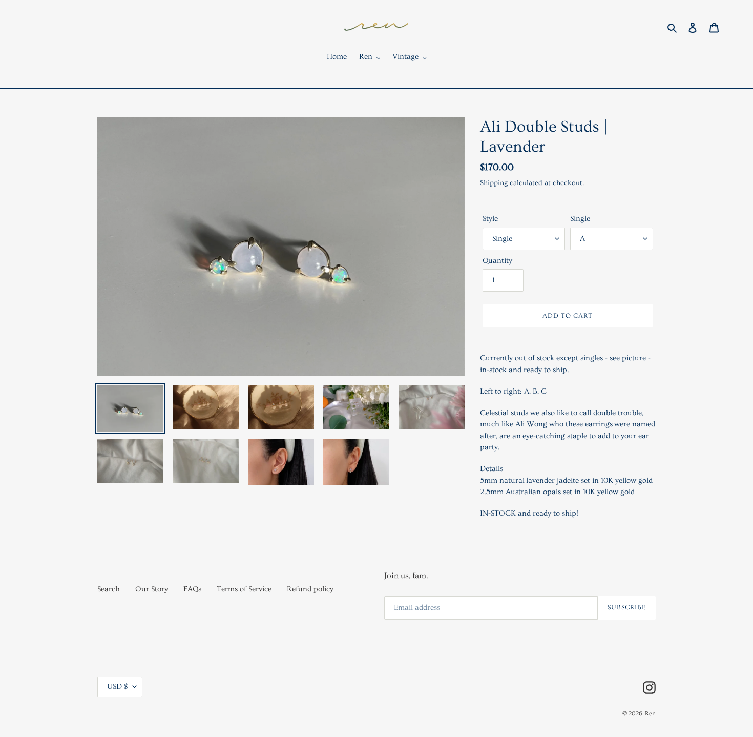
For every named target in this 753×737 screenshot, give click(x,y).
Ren (650, 713)
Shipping (494, 183)
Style (490, 218)
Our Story (151, 589)
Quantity (497, 260)
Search (108, 589)
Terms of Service (244, 589)
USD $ (117, 686)
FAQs (192, 589)
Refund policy (310, 589)
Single (580, 218)
